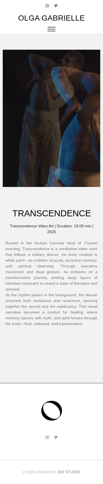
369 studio (68, 472)
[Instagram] (47, 6)
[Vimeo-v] (56, 6)
